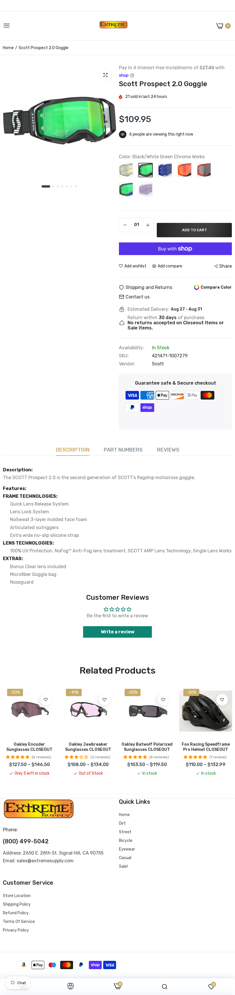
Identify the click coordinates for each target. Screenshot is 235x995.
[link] (46, 699)
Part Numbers (123, 450)
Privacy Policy (16, 930)
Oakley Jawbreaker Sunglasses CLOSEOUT (88, 747)
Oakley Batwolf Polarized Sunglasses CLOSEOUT (147, 747)
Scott (158, 364)
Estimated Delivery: (148, 309)
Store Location (17, 895)
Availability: (131, 347)
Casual (125, 857)
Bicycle (125, 840)
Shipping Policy (17, 904)
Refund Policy (16, 913)
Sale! (123, 866)
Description (72, 450)
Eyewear (127, 849)
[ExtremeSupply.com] (113, 26)
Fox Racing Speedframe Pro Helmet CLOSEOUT (206, 747)
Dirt (122, 823)
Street (125, 832)
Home (8, 47)
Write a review (117, 632)
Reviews (168, 450)
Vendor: (127, 364)
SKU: (124, 355)
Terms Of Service (19, 921)
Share (225, 266)
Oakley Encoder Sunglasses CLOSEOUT (29, 747)
